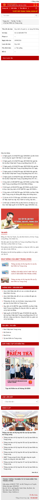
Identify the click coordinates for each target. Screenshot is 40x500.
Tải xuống (19, 48)
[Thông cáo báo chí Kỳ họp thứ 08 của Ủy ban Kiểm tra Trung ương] (5, 280)
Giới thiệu (14, 8)
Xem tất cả (35, 472)
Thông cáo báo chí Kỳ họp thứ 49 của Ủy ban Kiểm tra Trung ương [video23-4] (21, 448)
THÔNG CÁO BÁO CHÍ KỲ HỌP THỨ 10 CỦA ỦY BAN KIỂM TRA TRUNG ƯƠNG (24, 273)
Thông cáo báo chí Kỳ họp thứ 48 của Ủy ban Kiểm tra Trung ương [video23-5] (21, 453)
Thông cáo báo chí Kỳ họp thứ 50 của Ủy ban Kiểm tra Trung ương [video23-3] (21, 443)
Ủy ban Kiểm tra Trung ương (13, 23)
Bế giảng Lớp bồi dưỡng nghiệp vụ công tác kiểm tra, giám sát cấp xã (19, 253)
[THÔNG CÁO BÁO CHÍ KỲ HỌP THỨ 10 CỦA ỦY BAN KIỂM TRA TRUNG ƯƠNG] (5, 272)
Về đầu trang (33, 495)
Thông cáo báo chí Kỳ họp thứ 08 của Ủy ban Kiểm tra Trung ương (24, 280)
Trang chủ (5, 8)
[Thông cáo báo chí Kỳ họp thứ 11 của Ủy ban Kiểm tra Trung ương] (5, 264)
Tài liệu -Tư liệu (16, 21)
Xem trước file (8, 58)
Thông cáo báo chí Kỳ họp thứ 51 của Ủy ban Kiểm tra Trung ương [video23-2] (21, 438)
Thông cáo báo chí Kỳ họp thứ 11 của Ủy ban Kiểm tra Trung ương (24, 265)
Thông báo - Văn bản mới (12, 287)
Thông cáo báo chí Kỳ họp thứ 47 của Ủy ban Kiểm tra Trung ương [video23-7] (21, 463)
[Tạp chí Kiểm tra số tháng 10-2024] (20, 367)
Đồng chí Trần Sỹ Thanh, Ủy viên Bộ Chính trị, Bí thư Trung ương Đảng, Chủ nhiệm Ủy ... (19, 238)
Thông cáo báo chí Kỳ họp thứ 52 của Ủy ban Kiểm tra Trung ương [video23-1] (19, 433)
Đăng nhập (35, 1)
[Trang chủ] (20, 4)
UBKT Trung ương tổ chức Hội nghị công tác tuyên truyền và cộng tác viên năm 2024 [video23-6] (19, 458)
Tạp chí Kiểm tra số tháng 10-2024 (17, 388)
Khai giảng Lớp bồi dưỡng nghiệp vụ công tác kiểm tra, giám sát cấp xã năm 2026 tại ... (20, 248)
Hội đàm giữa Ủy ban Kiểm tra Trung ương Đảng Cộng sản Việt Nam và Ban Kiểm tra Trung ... (19, 243)
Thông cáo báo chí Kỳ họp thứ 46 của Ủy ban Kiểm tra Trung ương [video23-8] (21, 468)
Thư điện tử (23, 8)
